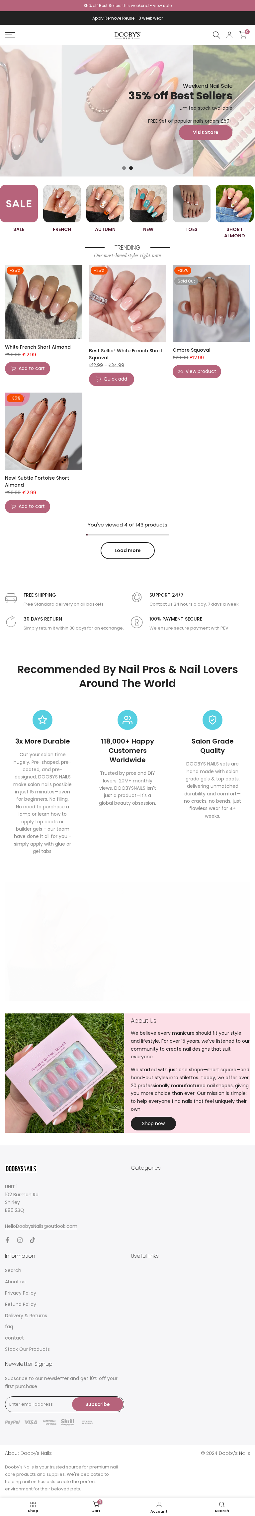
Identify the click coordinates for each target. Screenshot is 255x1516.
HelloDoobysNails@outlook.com (41, 1226)
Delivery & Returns (26, 1315)
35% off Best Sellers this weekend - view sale (128, 5)
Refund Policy (20, 1304)
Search (13, 1270)
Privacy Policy (20, 1293)
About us (15, 1281)
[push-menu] (10, 35)
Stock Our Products (27, 1349)
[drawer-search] (216, 35)
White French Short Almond (38, 347)
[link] (127, 110)
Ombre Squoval (192, 350)
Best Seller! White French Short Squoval (125, 354)
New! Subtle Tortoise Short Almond (37, 481)
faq (9, 1326)
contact (14, 1338)
